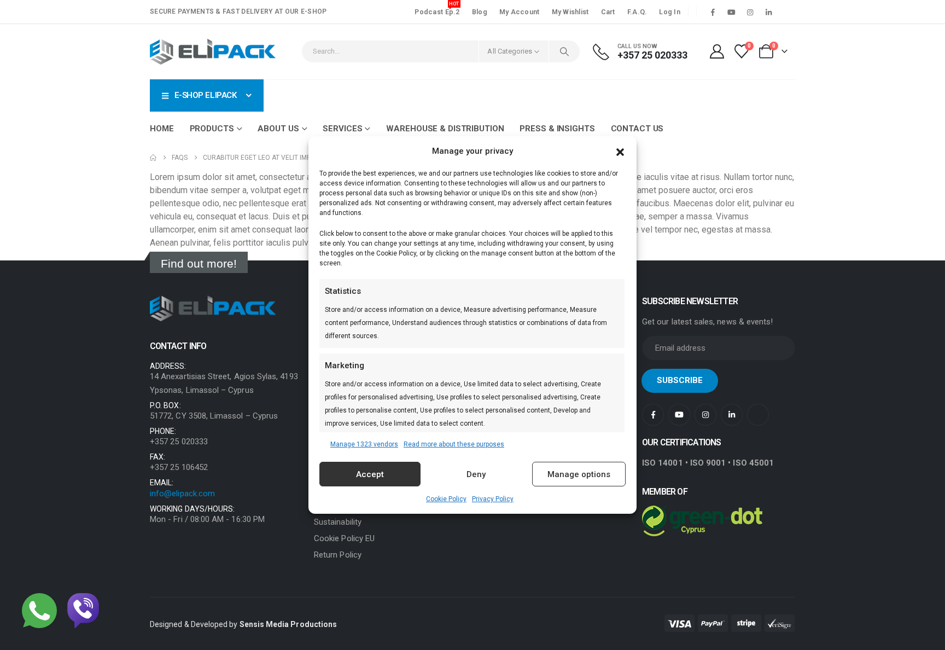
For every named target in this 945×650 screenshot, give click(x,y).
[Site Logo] (213, 52)
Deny (476, 474)
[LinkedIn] (768, 12)
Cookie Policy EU (344, 538)
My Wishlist (570, 12)
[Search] (564, 51)
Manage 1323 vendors (364, 444)
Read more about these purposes (454, 444)
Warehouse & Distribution (445, 129)
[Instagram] (749, 12)
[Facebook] (712, 12)
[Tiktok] (787, 12)
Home (162, 129)
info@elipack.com (182, 493)
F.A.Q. (637, 12)
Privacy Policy (493, 499)
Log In (669, 12)
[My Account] (716, 51)
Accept (370, 474)
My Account (519, 12)
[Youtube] (731, 12)
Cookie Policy (446, 499)
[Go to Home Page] (153, 157)
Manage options (578, 474)
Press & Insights (557, 129)
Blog (479, 12)
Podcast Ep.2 (437, 10)
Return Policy (337, 555)
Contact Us (637, 129)
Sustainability (337, 522)
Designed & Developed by (243, 624)
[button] (620, 151)
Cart (608, 12)
